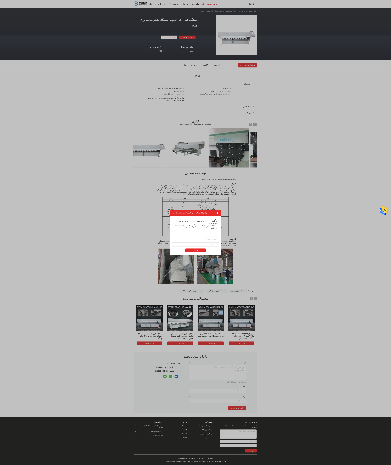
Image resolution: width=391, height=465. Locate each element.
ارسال (195, 250)
